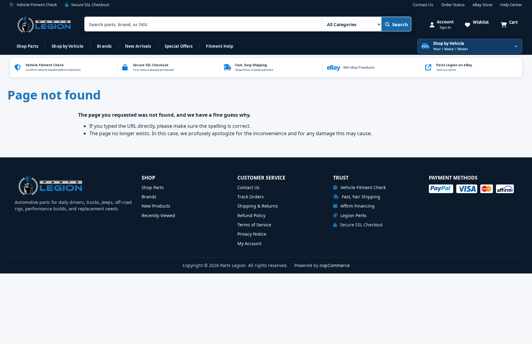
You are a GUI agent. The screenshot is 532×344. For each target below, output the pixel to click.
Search (400, 24)
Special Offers (179, 46)
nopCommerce (335, 265)
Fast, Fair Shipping (360, 197)
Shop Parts (27, 46)
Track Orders (250, 197)
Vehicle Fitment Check (362, 187)
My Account (249, 243)
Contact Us (423, 4)
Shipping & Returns (257, 206)
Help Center (511, 4)
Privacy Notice (251, 234)
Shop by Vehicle (67, 46)
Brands (104, 46)
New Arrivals (138, 46)
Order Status (453, 4)
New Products (156, 206)
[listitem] (471, 67)
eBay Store (482, 4)
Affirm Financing (357, 206)
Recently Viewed (158, 215)
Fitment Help (219, 46)
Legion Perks (353, 215)
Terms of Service (254, 225)
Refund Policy (251, 215)
